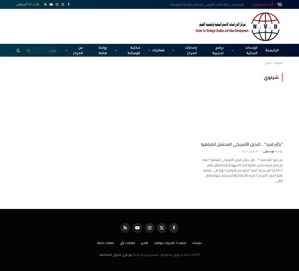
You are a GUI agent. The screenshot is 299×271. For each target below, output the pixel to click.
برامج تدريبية (218, 50)
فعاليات (158, 50)
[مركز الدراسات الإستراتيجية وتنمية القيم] (238, 26)
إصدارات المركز (191, 50)
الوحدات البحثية (251, 50)
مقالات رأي (127, 243)
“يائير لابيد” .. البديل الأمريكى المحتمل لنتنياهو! (242, 144)
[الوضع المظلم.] (18, 50)
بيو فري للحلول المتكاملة (116, 254)
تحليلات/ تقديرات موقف (170, 243)
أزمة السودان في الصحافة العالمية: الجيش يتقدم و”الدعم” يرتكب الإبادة (197, 4)
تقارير (144, 243)
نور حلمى (268, 151)
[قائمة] (279, 4)
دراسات (197, 243)
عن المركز (78, 50)
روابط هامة (103, 50)
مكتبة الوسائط (134, 50)
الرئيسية (272, 50)
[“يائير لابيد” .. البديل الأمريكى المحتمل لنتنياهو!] (241, 114)
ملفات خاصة (105, 243)
